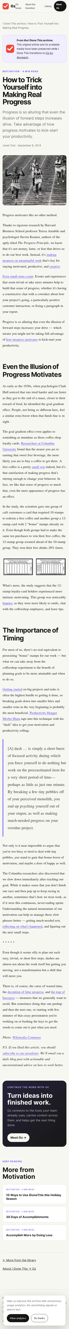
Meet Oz (59, 6)
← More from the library (19, 1260)
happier (7, 603)
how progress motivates (22, 339)
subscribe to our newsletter (20, 1053)
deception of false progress (25, 992)
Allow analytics (18, 1318)
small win (38, 466)
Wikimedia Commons (27, 1037)
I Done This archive (14, 23)
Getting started (12, 689)
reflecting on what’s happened (22, 926)
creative (54, 266)
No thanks (39, 1318)
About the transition (30, 6)
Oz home (18, 6)
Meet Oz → (18, 1137)
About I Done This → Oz (19, 1268)
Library (48, 6)
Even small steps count (18, 276)
